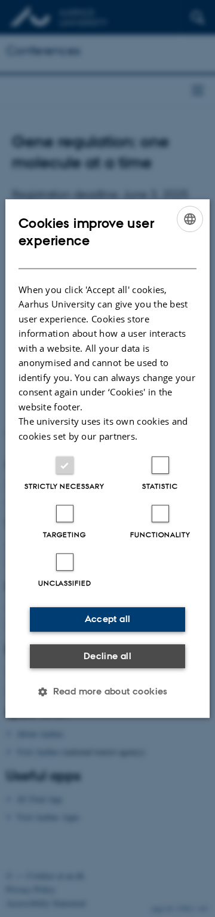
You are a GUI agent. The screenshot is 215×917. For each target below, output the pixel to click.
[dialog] (107, 458)
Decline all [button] (107, 656)
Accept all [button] (108, 618)
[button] (107, 691)
